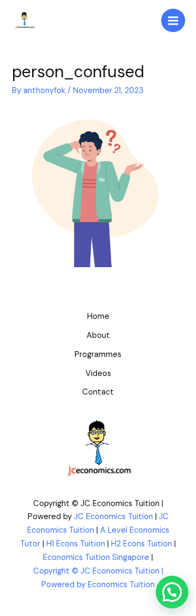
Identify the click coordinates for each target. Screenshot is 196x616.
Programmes (98, 354)
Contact (98, 392)
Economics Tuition (121, 585)
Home (98, 316)
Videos (98, 373)
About (98, 335)
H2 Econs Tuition (141, 544)
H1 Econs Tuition (75, 544)
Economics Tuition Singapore (96, 557)
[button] (172, 592)
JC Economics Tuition (113, 517)
